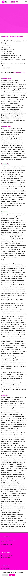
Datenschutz (9, 544)
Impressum (3, 544)
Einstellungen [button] (4, 575)
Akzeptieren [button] (12, 575)
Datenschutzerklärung (19, 72)
